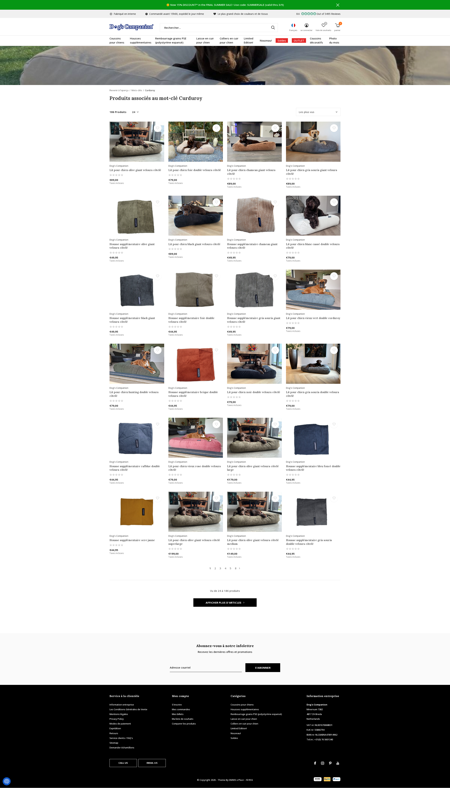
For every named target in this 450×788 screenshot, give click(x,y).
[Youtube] (337, 763)
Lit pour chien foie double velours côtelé (194, 170)
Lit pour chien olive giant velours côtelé (135, 170)
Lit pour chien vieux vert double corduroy (313, 318)
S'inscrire (177, 704)
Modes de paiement (120, 723)
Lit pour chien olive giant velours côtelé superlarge (194, 542)
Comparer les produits (184, 723)
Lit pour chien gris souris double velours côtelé (312, 394)
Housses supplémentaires (140, 40)
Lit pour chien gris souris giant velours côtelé (311, 171)
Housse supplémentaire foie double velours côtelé (191, 319)
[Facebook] (315, 763)
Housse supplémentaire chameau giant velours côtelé (252, 246)
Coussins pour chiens (117, 40)
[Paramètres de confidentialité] (7, 781)
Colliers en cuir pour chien (229, 40)
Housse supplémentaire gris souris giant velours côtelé (253, 319)
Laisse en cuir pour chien (205, 40)
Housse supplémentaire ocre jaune (132, 540)
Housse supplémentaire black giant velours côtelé (132, 319)
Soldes (282, 40)
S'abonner (263, 667)
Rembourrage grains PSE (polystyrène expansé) (170, 40)
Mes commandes (181, 709)
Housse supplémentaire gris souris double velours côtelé (309, 542)
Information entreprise (122, 704)
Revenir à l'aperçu (119, 90)
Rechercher (273, 27)
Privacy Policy (117, 718)
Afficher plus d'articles (224, 602)
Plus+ (241, 779)
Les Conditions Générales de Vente (128, 709)
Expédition (115, 728)
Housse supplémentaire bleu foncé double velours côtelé (313, 468)
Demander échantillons (122, 747)
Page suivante (239, 568)
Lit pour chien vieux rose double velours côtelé (194, 468)
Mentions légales (119, 714)
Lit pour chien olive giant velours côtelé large (253, 468)
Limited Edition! (248, 40)
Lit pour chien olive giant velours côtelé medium (253, 542)
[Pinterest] (330, 763)
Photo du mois (334, 40)
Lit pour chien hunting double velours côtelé (134, 394)
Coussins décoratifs (316, 40)
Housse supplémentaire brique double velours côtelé (193, 394)
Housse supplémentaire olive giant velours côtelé (132, 246)
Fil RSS (249, 779)
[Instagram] (322, 763)
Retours (114, 733)
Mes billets (178, 714)
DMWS (232, 779)
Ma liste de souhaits (182, 718)
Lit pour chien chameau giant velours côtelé (251, 171)
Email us (152, 762)
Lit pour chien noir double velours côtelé (253, 392)
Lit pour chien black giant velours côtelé (194, 244)
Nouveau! (266, 40)
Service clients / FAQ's (121, 738)
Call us (123, 762)
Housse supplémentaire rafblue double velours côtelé (135, 468)
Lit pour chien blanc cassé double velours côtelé (313, 246)
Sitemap (114, 742)
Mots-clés (136, 90)
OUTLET (299, 40)
